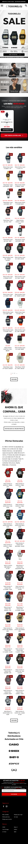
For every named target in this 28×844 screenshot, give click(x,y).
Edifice (15, 829)
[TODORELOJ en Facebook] (3, 807)
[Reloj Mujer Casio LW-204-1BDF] (7, 114)
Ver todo (16, 817)
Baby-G (16, 827)
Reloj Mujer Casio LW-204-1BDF (7, 122)
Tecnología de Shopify (6, 842)
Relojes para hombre (7, 819)
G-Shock (4, 831)
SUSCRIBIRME (14, 794)
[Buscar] (26, 6)
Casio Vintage (5, 829)
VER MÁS (14, 379)
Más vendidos (5, 814)
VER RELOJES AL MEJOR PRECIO (14, 428)
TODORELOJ (11, 840)
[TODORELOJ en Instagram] (6, 807)
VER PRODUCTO (7, 129)
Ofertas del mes (6, 817)
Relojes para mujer (18, 814)
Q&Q (15, 831)
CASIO (3, 827)
